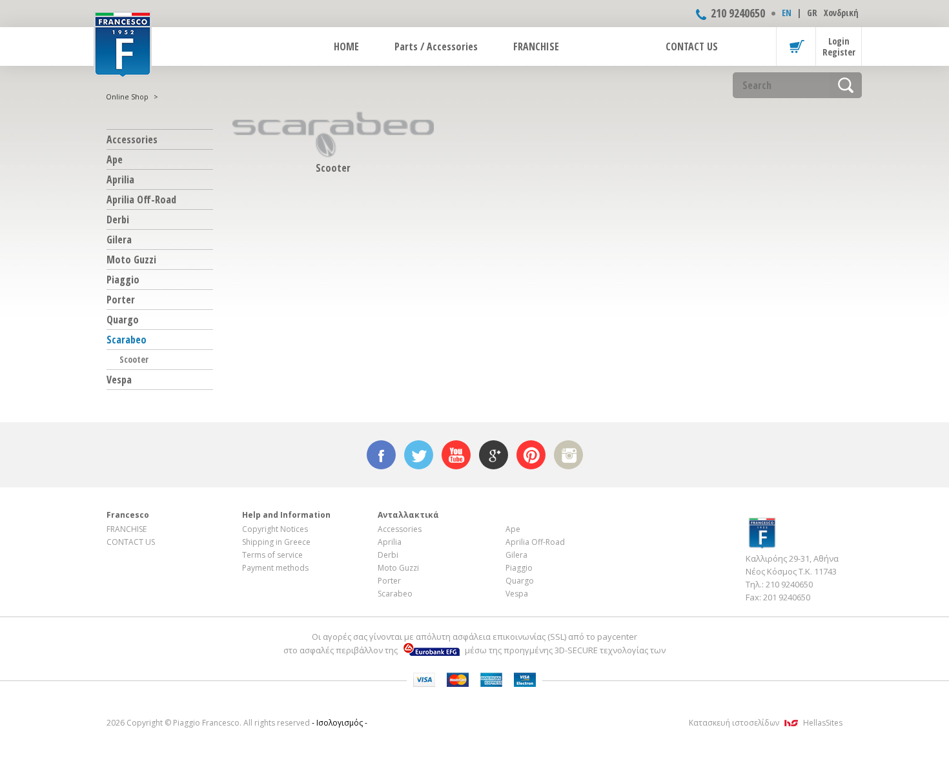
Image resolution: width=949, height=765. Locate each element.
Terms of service (272, 554)
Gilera (119, 239)
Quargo (123, 319)
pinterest (531, 454)
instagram (568, 454)
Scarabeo (127, 339)
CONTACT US (692, 46)
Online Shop (127, 96)
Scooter (133, 359)
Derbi (118, 219)
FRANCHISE (536, 46)
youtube (456, 454)
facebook (381, 454)
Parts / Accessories (436, 46)
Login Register (838, 46)
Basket (796, 46)
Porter (121, 299)
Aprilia (120, 179)
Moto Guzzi (131, 259)
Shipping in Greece (276, 541)
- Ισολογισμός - (339, 722)
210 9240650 (738, 13)
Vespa (119, 379)
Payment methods (275, 567)
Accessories (132, 139)
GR (812, 12)
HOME (346, 46)
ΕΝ (786, 12)
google (493, 454)
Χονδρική (841, 12)
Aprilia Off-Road (141, 199)
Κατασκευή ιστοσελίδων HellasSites (765, 722)
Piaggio (123, 279)
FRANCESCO (122, 43)
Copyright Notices (275, 529)
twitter (418, 454)
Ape (115, 159)
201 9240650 (786, 597)
